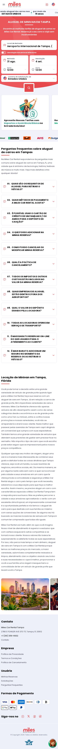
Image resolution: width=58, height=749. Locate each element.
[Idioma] (53, 4)
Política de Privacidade (12, 654)
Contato (5, 639)
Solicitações (7, 680)
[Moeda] (46, 4)
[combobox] (31, 45)
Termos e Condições (11, 658)
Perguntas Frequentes (12, 685)
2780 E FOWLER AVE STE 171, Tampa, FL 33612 (21, 631)
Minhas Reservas (9, 676)
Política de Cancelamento (14, 662)
